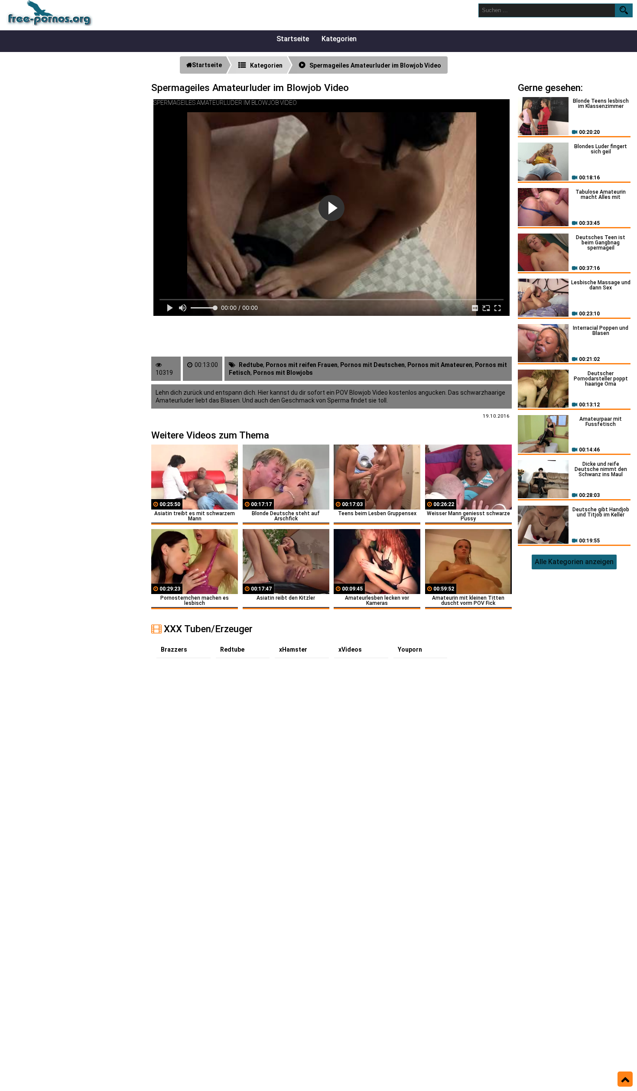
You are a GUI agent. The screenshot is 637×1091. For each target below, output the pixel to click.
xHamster (293, 649)
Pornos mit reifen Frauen (302, 364)
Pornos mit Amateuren (439, 364)
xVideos (350, 649)
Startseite (292, 39)
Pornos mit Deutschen (372, 364)
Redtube (251, 364)
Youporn (410, 649)
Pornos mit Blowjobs (283, 372)
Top (625, 1079)
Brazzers (174, 649)
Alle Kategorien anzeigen (574, 562)
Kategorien (339, 39)
